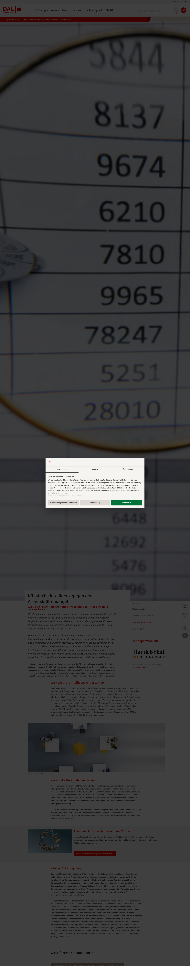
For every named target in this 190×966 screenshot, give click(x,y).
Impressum (64, 496)
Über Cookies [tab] (128, 469)
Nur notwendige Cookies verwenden (63, 503)
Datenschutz (76, 496)
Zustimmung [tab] (62, 469)
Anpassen (94, 503)
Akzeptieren (126, 503)
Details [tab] (95, 469)
